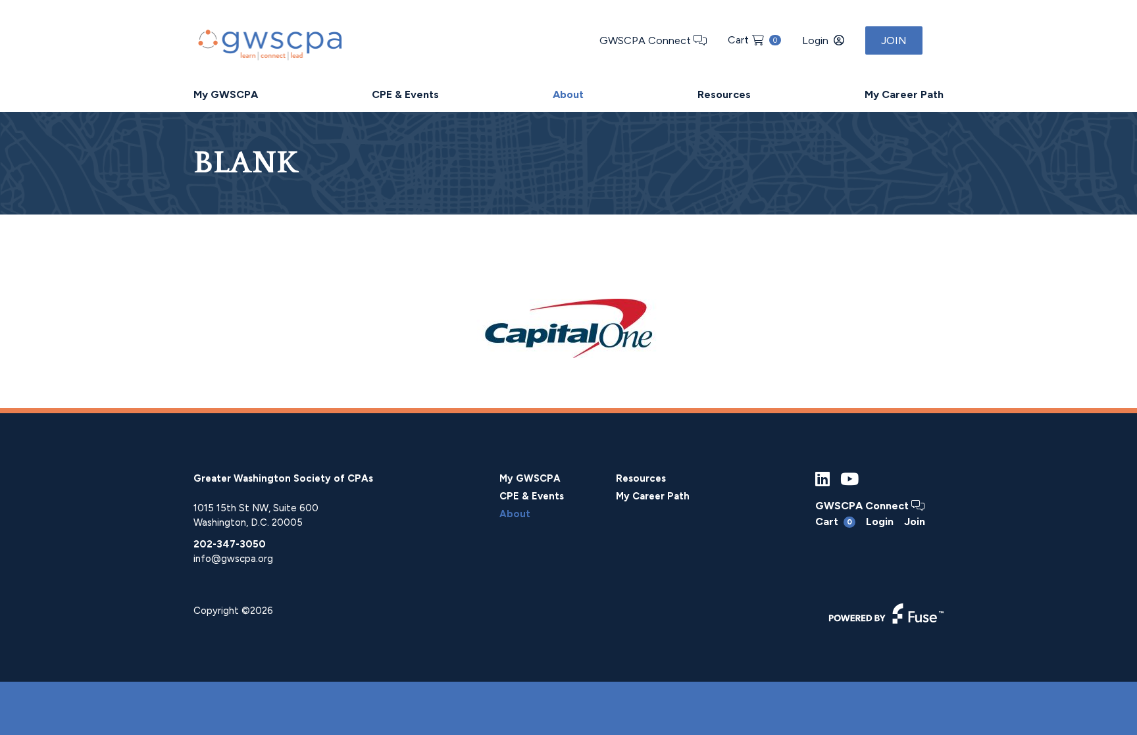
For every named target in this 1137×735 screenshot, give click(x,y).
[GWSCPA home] (268, 42)
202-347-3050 (229, 544)
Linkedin (822, 479)
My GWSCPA (225, 94)
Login (815, 40)
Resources (724, 94)
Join (894, 40)
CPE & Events (405, 94)
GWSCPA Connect (646, 40)
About (568, 94)
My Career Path (904, 94)
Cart (752, 40)
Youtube (849, 479)
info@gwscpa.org (233, 559)
